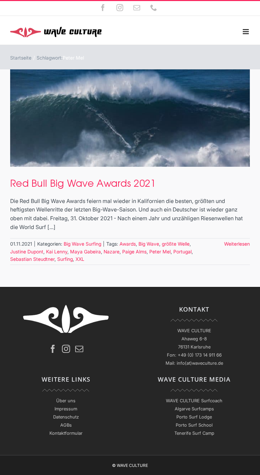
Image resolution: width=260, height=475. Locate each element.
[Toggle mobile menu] (246, 31)
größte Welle (176, 244)
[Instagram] (66, 349)
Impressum (66, 408)
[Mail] (79, 349)
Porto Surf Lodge (194, 417)
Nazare (112, 251)
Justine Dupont (26, 251)
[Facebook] (53, 349)
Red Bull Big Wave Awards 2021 (83, 182)
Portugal (182, 251)
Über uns (65, 400)
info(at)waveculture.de (200, 363)
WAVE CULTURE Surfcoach (194, 400)
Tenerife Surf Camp (194, 433)
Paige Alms (134, 251)
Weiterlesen (237, 244)
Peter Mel (160, 251)
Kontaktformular (66, 433)
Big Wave (148, 244)
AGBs (66, 425)
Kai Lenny (56, 251)
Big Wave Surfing (82, 244)
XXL (79, 259)
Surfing (65, 259)
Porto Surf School (194, 425)
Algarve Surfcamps (194, 408)
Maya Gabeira (85, 251)
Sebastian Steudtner (32, 259)
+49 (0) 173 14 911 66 (200, 355)
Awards (128, 244)
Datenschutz (66, 417)
